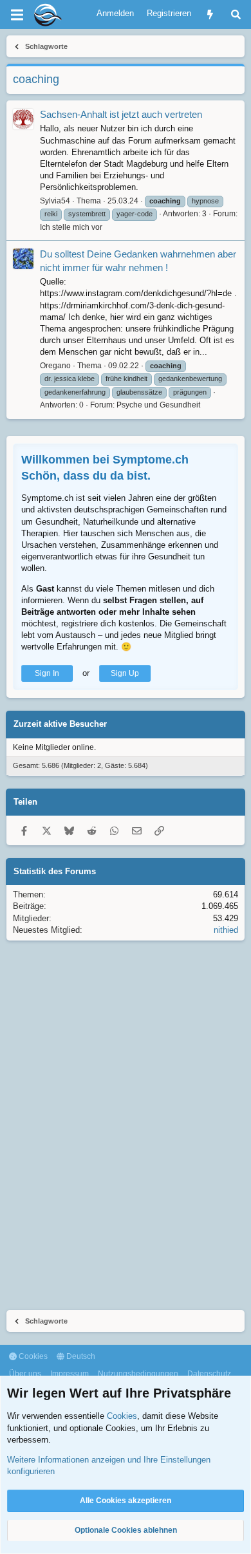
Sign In (47, 673)
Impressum (69, 1373)
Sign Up (125, 673)
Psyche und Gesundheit (158, 404)
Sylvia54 (55, 200)
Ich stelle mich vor (71, 227)
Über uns (25, 1373)
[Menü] (17, 15)
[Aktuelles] (210, 14)
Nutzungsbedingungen (138, 1373)
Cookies (32, 1356)
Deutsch (79, 1356)
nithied (226, 930)
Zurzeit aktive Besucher (60, 724)
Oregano (55, 365)
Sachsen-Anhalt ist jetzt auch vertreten (121, 114)
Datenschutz (209, 1373)
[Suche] (235, 14)
